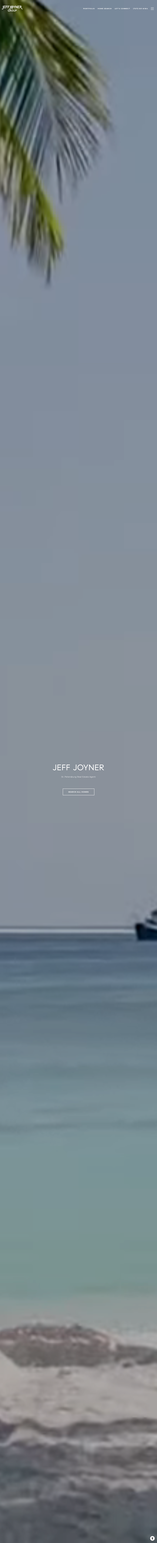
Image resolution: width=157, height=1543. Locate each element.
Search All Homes (78, 792)
